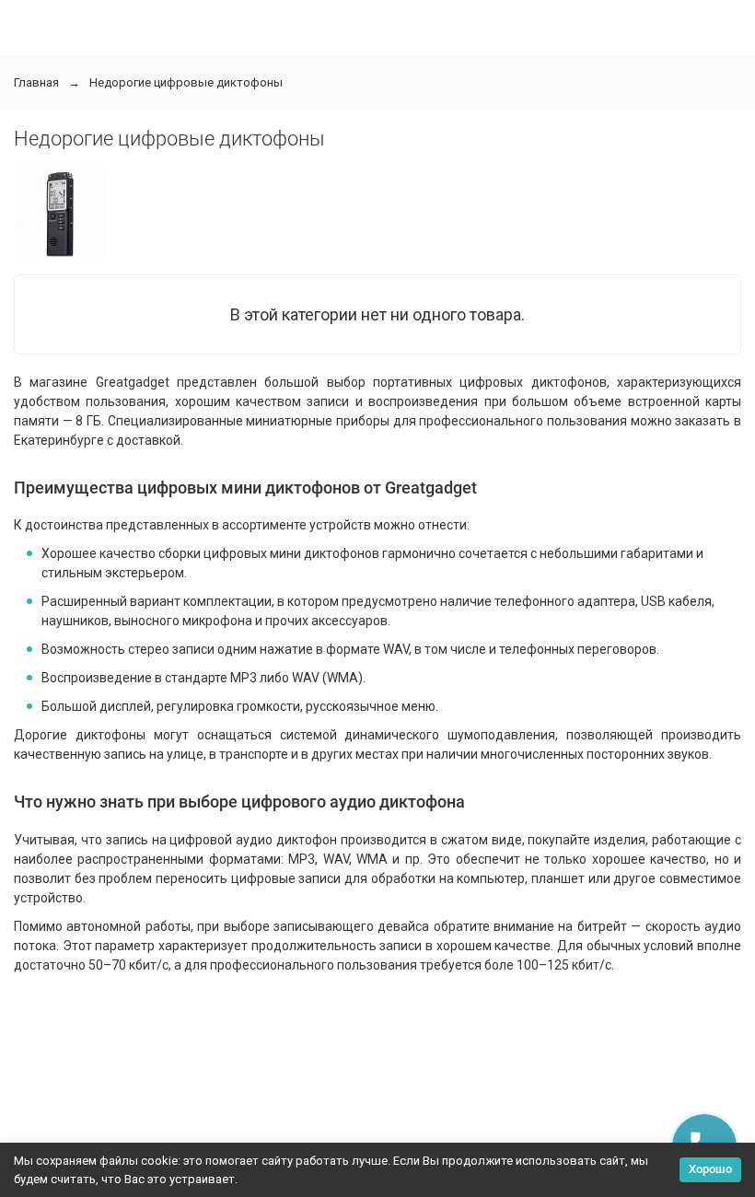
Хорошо (710, 1169)
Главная (36, 82)
